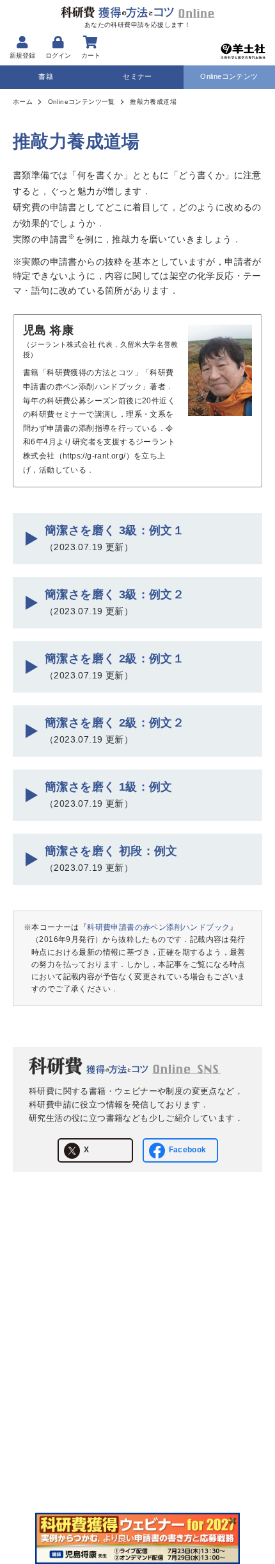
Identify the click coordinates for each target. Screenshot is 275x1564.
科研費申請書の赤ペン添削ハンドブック (158, 927)
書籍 (45, 76)
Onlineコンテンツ (229, 76)
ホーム (23, 101)
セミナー (137, 76)
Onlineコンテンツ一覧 (81, 101)
